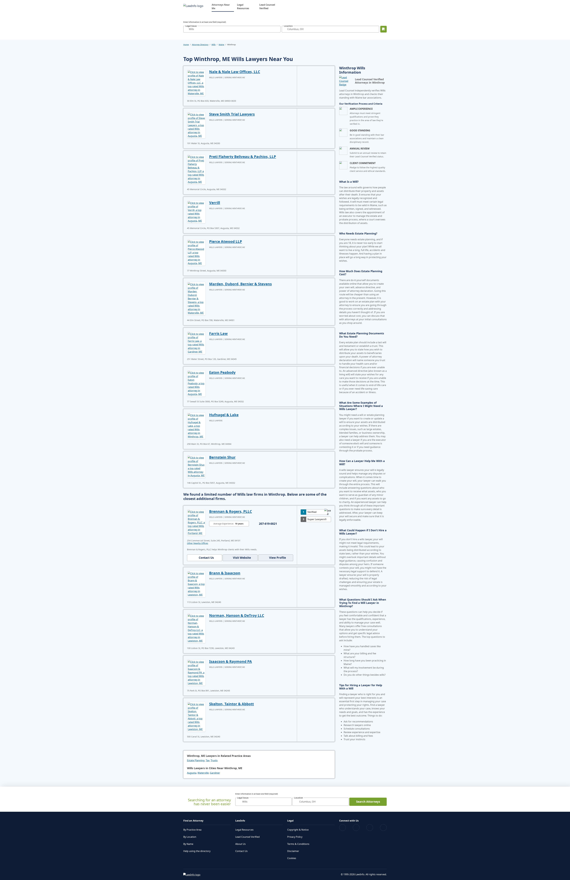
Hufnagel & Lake (224, 414)
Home (186, 44)
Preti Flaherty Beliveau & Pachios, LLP (242, 156)
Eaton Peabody (222, 372)
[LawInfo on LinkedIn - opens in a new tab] (383, 827)
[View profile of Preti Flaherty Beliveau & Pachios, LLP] (196, 169)
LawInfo (240, 820)
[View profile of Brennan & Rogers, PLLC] (196, 522)
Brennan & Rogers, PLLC (230, 511)
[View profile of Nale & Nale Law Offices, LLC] (196, 82)
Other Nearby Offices (197, 543)
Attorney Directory (200, 44)
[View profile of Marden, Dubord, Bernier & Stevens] (196, 298)
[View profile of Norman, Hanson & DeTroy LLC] (196, 628)
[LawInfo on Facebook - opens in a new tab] (342, 827)
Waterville (203, 772)
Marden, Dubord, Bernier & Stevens (240, 283)
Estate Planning (196, 760)
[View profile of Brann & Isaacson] (196, 583)
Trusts (214, 760)
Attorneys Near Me (223, 6)
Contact (206, 558)
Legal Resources (243, 6)
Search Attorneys (368, 802)
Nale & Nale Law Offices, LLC (234, 71)
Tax (207, 760)
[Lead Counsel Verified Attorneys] (346, 81)
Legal (290, 820)
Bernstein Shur (222, 457)
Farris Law (218, 333)
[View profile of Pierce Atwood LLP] (196, 252)
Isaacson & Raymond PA (230, 661)
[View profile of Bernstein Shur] (196, 466)
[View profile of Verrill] (196, 211)
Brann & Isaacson (224, 572)
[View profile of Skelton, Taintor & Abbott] (196, 716)
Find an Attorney (193, 820)
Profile (277, 558)
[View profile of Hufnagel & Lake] (196, 425)
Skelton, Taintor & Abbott (231, 703)
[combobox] (232, 29)
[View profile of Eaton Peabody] (196, 383)
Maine (221, 44)
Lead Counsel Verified (267, 6)
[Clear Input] (277, 29)
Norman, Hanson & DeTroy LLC (236, 615)
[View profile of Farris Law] (196, 342)
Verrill (214, 202)
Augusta (191, 772)
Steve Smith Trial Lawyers (232, 114)
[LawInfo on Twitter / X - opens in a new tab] (356, 827)
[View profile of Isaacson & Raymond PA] (196, 672)
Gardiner (215, 772)
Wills (214, 44)
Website (242, 558)
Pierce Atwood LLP (225, 241)
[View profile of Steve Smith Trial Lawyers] (196, 125)
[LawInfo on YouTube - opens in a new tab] (369, 827)
